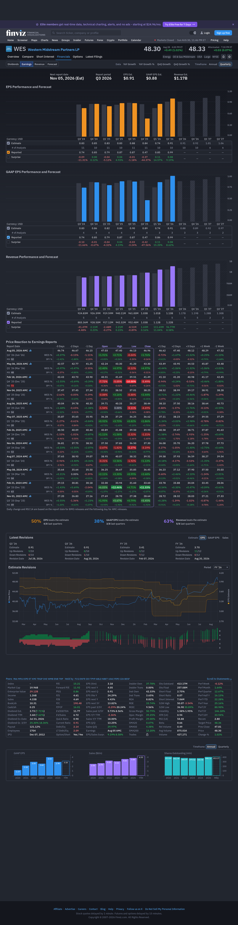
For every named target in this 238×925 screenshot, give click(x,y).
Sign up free (223, 32)
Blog (102, 908)
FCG (77, 678)
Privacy (120, 908)
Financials (63, 56)
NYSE (216, 56)
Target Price (204, 722)
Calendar (136, 40)
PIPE (116, 678)
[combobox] (86, 33)
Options (78, 56)
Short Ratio (165, 695)
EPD (26, 678)
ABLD (99, 678)
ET (30, 678)
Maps (34, 40)
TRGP (39, 678)
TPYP (92, 678)
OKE (45, 678)
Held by (69, 678)
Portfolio (122, 40)
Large (207, 56)
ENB (56, 678)
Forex (100, 40)
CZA (122, 678)
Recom (202, 718)
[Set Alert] (223, 56)
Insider (77, 40)
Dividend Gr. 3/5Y (17, 722)
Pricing (214, 40)
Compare (27, 56)
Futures (89, 40)
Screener (22, 40)
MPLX (21, 678)
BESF (127, 678)
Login (207, 32)
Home (10, 40)
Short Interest (45, 56)
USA (199, 56)
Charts (44, 40)
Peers (9, 678)
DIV (88, 678)
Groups (66, 40)
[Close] (233, 24)
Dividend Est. (15, 711)
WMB (50, 678)
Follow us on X (134, 908)
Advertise (70, 908)
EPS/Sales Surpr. (95, 734)
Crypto (110, 40)
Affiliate (58, 908)
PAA (15, 678)
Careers (82, 908)
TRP (61, 678)
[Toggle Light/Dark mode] (193, 33)
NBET (105, 678)
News (55, 40)
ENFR (82, 678)
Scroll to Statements (218, 678)
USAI (111, 678)
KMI (34, 678)
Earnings (90, 730)
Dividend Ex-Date (17, 718)
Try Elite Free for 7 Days (178, 24)
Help (226, 40)
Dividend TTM (15, 714)
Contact (93, 908)
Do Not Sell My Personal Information (165, 908)
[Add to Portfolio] (229, 56)
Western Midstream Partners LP (53, 49)
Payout (11, 726)
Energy (167, 56)
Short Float (165, 691)
